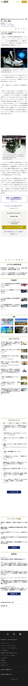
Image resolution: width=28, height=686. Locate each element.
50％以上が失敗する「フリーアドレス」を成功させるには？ (14, 532)
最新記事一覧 (14, 594)
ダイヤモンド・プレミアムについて (8, 645)
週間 (17, 423)
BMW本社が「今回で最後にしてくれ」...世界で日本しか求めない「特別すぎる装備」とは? (14, 268)
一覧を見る (14, 547)
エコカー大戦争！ (10, 24)
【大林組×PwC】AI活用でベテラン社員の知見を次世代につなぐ (14, 537)
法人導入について (4, 665)
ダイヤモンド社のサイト (6, 669)
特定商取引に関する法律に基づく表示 (9, 653)
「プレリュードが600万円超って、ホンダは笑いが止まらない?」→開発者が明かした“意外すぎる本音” (14, 273)
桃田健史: (6, 23)
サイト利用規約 (4, 650)
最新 (4, 423)
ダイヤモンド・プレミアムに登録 (14, 227)
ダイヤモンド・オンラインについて (9, 639)
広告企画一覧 (4, 606)
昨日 (11, 423)
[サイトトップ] (6, 2)
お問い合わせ (3, 662)
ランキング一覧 (14, 492)
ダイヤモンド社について (6, 674)
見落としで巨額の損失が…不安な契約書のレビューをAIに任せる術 (14, 542)
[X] (7, 634)
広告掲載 (3, 660)
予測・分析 (3, 24)
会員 (24, 423)
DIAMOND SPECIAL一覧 (7, 602)
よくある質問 (3, 657)
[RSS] (20, 634)
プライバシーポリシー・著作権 (7, 655)
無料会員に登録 (14, 216)
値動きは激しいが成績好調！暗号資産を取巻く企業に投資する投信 (14, 527)
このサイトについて (5, 643)
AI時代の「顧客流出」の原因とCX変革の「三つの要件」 (14, 523)
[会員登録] (24, 2)
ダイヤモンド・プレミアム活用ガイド (9, 648)
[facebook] (14, 634)
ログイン (18, 1)
